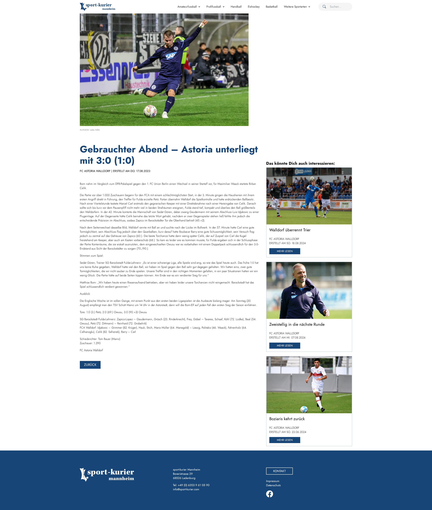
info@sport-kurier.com (186, 489)
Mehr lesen (285, 251)
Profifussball (213, 7)
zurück (90, 364)
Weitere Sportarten (295, 7)
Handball (236, 7)
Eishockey (254, 7)
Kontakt (279, 471)
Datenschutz (273, 485)
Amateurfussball (187, 7)
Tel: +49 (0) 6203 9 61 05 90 (191, 485)
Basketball (272, 7)
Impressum (272, 481)
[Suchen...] (323, 7)
